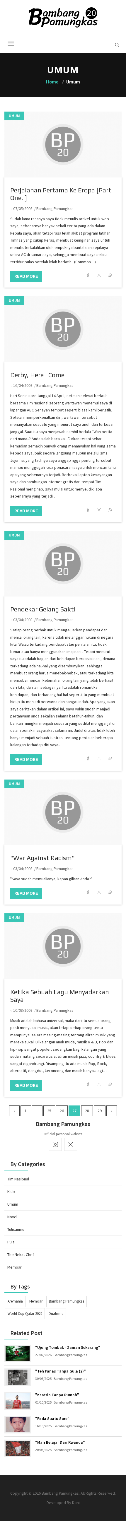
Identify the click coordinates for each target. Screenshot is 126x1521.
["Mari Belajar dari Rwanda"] (17, 1448)
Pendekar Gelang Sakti (43, 609)
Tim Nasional (18, 1179)
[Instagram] (55, 1144)
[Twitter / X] (70, 1144)
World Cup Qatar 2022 (25, 1313)
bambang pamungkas (66, 1301)
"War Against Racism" (42, 858)
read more (26, 276)
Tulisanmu (15, 1229)
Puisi (11, 1242)
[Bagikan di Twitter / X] (99, 275)
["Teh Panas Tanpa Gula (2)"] (17, 1377)
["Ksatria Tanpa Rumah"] (17, 1401)
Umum (14, 115)
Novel (12, 1216)
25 (49, 1110)
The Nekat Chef (20, 1254)
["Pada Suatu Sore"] (17, 1424)
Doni (76, 1502)
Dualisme (56, 1313)
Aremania (15, 1301)
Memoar (14, 1267)
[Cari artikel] (117, 44)
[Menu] (10, 43)
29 (100, 1110)
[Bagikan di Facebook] (88, 275)
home (52, 81)
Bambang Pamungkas (55, 208)
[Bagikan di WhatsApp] (110, 275)
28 (87, 1110)
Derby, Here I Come (37, 375)
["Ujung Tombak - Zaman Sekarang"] (17, 1353)
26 (62, 1110)
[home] (63, 17)
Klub (11, 1191)
